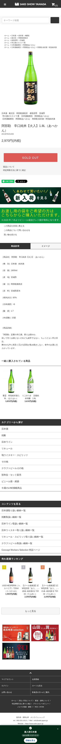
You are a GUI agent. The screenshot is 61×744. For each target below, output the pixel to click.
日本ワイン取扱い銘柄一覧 (15, 523)
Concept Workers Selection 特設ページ (21, 550)
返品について (8, 167)
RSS (36, 707)
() (56, 5)
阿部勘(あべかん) (29, 45)
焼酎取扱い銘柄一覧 (11, 517)
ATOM (41, 707)
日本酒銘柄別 (16, 45)
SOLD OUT (30, 157)
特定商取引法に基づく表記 (14, 170)
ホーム (6, 35)
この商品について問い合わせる (17, 230)
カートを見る (37, 686)
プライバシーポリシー (41, 704)
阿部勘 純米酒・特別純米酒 (47, 47)
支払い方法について (26, 700)
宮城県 (22, 40)
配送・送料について (42, 700)
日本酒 (13, 35)
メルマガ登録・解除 (24, 707)
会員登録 (35, 679)
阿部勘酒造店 (23, 38)
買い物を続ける (10, 235)
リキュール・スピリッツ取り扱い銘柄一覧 (22, 536)
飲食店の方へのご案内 (40, 692)
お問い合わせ (7, 692)
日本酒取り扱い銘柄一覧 (14, 510)
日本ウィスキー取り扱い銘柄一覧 (18, 530)
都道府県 (14, 40)
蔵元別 (13, 38)
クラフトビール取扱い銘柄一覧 (17, 543)
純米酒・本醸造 (23, 35)
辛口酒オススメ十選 (18, 42)
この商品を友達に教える (14, 226)
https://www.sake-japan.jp (34, 723)
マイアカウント (8, 679)
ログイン (5, 686)
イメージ (46, 246)
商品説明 (15, 246)
